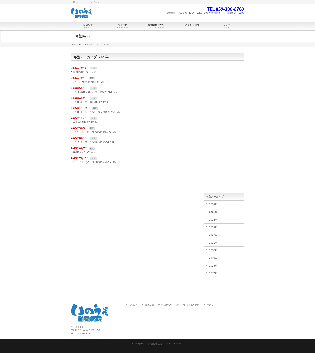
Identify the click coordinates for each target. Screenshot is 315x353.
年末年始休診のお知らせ (87, 122)
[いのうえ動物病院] (81, 14)
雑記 (94, 68)
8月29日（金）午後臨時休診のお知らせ (95, 142)
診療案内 (149, 305)
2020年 (213, 250)
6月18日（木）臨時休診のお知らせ (93, 101)
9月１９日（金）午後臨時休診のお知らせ (96, 132)
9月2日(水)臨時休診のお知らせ (90, 81)
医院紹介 (133, 305)
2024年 (213, 219)
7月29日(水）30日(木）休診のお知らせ (95, 91)
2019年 (213, 258)
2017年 (213, 273)
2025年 (213, 212)
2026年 (213, 204)
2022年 (213, 235)
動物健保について (170, 305)
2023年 (213, 227)
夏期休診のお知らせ (84, 71)
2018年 (213, 265)
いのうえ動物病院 (153, 343)
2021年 (213, 242)
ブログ (210, 305)
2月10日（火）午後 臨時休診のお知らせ (96, 111)
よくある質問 (192, 305)
